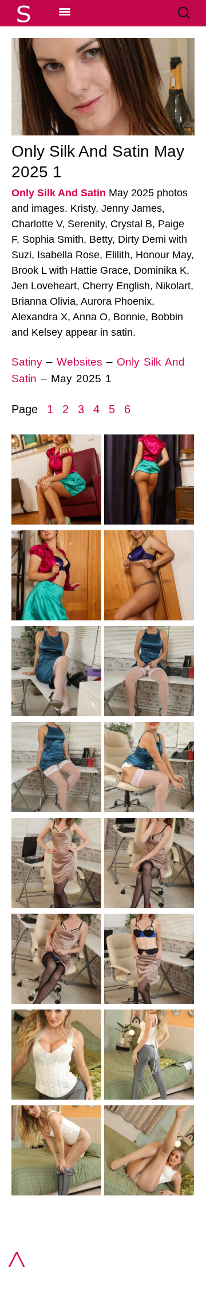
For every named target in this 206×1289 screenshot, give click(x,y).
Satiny (26, 362)
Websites (79, 362)
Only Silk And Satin (58, 193)
